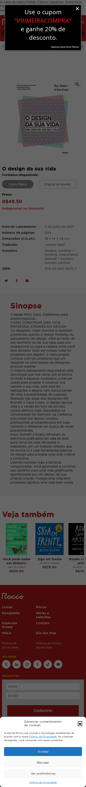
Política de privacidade (43, 782)
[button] (80, 723)
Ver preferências (43, 773)
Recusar (43, 762)
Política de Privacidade (43, 736)
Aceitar (43, 751)
